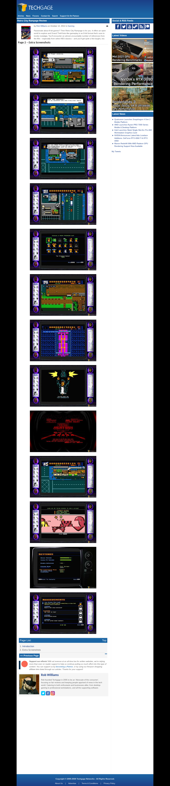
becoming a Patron (64, 667)
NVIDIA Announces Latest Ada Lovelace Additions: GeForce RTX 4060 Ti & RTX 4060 (131, 138)
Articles (21, 16)
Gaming (71, 26)
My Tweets (116, 151)
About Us (59, 783)
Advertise (72, 783)
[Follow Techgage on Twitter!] (123, 26)
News (28, 16)
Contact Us (45, 16)
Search (55, 16)
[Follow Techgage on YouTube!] (129, 26)
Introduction (28, 646)
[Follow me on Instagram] (53, 695)
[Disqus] (63, 736)
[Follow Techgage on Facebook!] (118, 26)
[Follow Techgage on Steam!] (135, 26)
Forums (36, 16)
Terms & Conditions (90, 783)
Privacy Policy (109, 783)
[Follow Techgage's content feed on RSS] (141, 26)
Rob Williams (41, 26)
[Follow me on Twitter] (43, 695)
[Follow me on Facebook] (48, 695)
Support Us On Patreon (69, 16)
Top (104, 640)
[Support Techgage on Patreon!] (147, 29)
